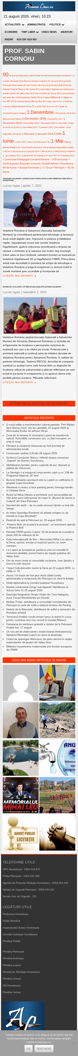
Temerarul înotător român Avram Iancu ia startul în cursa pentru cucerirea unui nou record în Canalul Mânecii (38, 618)
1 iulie (58, 133)
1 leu (48, 142)
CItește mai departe (18, 275)
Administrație (36, 24)
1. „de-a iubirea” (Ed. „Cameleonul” (18, 155)
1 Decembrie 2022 (30, 123)
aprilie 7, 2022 (32, 185)
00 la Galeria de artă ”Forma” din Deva (29, 85)
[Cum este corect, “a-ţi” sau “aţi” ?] (21, 683)
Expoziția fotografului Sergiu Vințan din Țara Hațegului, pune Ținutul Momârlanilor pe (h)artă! (37, 596)
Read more (44, 1048)
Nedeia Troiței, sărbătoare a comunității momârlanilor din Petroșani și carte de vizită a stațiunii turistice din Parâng (38, 603)
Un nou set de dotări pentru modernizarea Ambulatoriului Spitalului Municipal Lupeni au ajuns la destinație (38, 633)
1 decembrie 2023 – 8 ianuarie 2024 (37, 127)
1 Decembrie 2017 (55, 119)
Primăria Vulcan (12, 992)
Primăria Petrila (11, 941)
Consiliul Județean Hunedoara (20, 934)
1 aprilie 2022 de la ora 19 (46, 106)
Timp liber (28, 32)
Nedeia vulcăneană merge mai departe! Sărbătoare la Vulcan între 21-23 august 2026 (37, 589)
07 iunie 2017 (52, 155)
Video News (49, 32)
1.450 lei (6, 151)
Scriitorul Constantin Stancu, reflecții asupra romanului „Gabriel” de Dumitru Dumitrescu (37, 459)
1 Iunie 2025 (20, 142)
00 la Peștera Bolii (54, 85)
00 (6, 74)
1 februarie (28, 133)
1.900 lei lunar (46, 151)
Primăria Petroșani (13, 951)
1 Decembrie (40, 112)
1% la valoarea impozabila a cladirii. (58, 147)
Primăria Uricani (12, 978)
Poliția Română (11, 920)
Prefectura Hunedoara (15, 914)
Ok (28, 1048)
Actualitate (13, 24)
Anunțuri (67, 32)
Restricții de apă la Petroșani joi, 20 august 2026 (34, 520)
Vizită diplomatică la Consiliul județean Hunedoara (35, 582)
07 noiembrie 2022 (66, 155)
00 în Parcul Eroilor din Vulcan (43, 93)
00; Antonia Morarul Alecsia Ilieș (28, 101)
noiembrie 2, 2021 (34, 292)
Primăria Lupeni (12, 965)
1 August (22, 113)
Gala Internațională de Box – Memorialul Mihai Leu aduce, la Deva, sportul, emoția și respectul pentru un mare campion (39, 542)
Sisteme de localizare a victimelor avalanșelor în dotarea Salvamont (32, 287)
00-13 (10, 101)
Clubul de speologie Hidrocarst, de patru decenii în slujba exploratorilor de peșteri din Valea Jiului (39, 641)
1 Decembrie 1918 (34, 118)
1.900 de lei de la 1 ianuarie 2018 (25, 151)
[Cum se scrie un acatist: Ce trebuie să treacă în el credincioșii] (57, 833)
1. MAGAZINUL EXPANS (64, 151)
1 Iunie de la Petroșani (36, 142)
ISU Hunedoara (11, 985)
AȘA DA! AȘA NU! (27, 39)
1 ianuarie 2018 (44, 133)
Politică (55, 24)
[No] (73, 1043)
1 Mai (57, 141)
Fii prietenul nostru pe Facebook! (39, 403)
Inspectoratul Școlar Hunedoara (21, 927)
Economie (11, 32)
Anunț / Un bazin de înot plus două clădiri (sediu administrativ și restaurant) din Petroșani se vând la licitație (40, 577)
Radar (9, 39)
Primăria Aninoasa (13, 958)
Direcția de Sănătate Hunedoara (21, 971)
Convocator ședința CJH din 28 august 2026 (31, 453)
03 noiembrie (39, 155)
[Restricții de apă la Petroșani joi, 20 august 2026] (57, 758)
